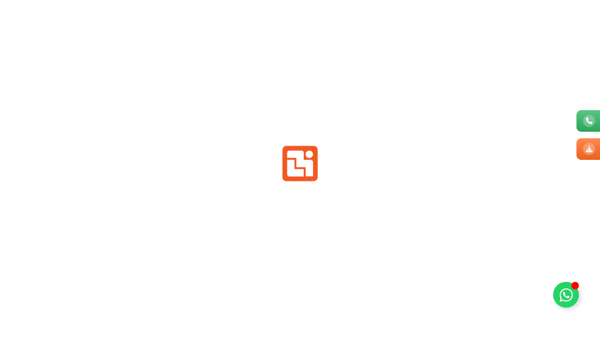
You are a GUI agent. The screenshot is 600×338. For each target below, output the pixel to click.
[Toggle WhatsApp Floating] (566, 298)
